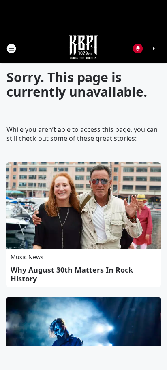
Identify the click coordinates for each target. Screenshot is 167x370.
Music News (27, 257)
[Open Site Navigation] (11, 48)
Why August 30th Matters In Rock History (72, 274)
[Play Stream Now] (153, 48)
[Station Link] (83, 48)
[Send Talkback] (138, 48)
